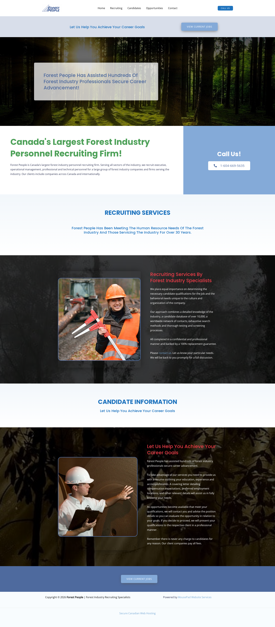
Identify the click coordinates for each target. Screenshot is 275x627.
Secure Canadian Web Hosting (137, 613)
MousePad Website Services (195, 597)
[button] (225, 8)
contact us (165, 353)
